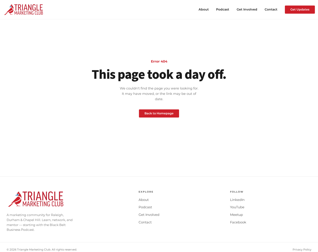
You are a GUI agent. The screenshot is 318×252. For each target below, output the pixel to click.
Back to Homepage (159, 113)
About (204, 9)
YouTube (237, 207)
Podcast (222, 9)
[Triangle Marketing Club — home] (23, 9)
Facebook (238, 222)
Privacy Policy (302, 249)
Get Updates (299, 9)
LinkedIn (237, 200)
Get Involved (247, 9)
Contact (271, 9)
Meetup (236, 215)
